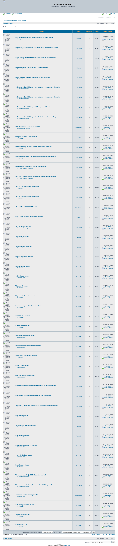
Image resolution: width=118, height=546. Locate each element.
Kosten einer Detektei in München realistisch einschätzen (34, 37)
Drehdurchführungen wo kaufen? (26, 445)
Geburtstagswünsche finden (24, 505)
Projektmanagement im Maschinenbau (28, 306)
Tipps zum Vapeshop (22, 236)
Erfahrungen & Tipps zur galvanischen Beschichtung (32, 77)
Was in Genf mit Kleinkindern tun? (26, 206)
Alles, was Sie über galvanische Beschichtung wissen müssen (35, 57)
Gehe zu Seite (96, 534)
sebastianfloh (78, 495)
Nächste (113, 534)
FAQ (105, 13)
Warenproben (20, 39)
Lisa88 (79, 137)
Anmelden (8, 13)
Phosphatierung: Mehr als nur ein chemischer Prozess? (33, 147)
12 (109, 534)
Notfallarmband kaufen (22, 326)
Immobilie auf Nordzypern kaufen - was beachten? (31, 166)
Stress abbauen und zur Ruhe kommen (28, 345)
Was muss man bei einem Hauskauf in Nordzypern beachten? (35, 176)
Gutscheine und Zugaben (24, 128)
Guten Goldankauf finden (23, 455)
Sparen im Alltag (21, 277)
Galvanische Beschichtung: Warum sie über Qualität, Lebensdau (36, 47)
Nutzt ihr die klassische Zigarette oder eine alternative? (33, 395)
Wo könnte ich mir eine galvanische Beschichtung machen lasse (36, 405)
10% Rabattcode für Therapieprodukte (27, 127)
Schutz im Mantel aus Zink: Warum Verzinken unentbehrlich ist (35, 157)
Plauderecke (20, 48)
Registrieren (18, 13)
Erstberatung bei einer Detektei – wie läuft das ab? (31, 67)
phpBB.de (67, 545)
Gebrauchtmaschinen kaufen (24, 375)
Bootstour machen (21, 415)
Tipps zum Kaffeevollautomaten (25, 296)
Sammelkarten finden (22, 266)
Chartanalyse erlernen (22, 316)
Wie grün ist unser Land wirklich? (26, 137)
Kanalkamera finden (22, 465)
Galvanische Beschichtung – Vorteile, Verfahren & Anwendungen (36, 117)
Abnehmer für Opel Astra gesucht (26, 495)
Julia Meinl (79, 48)
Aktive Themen (22, 20)
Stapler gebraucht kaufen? (24, 256)
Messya (79, 38)
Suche (113, 13)
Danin (78, 217)
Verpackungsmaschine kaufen (25, 336)
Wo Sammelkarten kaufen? (24, 246)
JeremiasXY (78, 207)
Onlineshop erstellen (22, 276)
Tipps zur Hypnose (21, 286)
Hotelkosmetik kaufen (22, 435)
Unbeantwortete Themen (10, 20)
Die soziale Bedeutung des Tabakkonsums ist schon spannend (35, 385)
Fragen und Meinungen (23, 58)
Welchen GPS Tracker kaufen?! (25, 425)
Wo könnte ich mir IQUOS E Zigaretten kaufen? (30, 475)
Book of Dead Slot (21, 525)
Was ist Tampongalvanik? (23, 226)
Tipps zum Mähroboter (22, 515)
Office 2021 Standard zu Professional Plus (29, 216)
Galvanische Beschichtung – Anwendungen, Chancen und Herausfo (37, 87)
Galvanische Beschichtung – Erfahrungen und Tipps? (32, 107)
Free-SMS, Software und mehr (25, 168)
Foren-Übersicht (7, 23)
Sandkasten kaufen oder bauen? (26, 355)
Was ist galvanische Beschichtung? (27, 186)
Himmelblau (78, 127)
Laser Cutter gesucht (22, 365)
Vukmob (78, 237)
